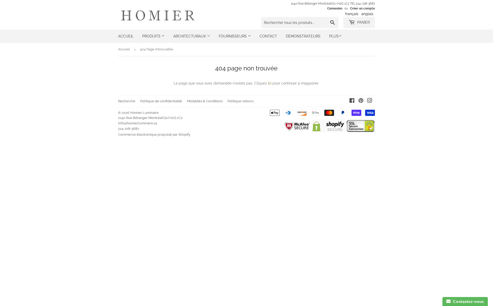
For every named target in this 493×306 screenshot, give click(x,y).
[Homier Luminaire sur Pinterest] (361, 101)
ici (269, 83)
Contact (268, 36)
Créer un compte (362, 8)
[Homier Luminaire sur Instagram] (369, 101)
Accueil (126, 36)
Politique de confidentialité (161, 101)
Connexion (334, 8)
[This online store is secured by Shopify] (328, 131)
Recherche (126, 101)
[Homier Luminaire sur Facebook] (352, 101)
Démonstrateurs (303, 36)
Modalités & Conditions (205, 101)
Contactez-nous (467, 301)
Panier (363, 22)
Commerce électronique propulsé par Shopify (154, 134)
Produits (152, 36)
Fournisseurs (233, 36)
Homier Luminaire (144, 113)
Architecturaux (190, 36)
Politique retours (240, 101)
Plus (334, 36)
